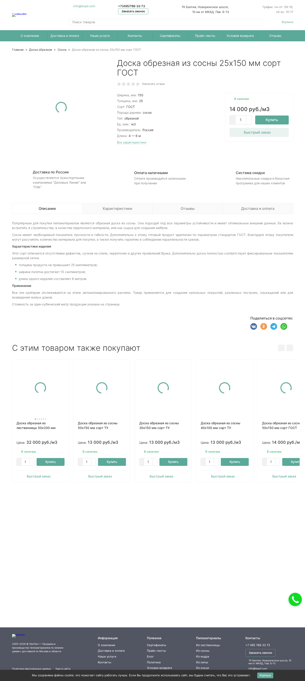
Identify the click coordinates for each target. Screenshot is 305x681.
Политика (154, 662)
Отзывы (275, 36)
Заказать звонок (133, 11)
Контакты (135, 36)
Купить (272, 120)
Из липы (202, 662)
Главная (17, 49)
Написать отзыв (153, 84)
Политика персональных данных (31, 668)
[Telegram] (273, 326)
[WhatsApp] (283, 326)
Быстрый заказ (257, 132)
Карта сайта (63, 668)
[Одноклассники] (263, 326)
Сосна (62, 49)
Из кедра (202, 656)
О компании (30, 36)
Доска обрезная (40, 49)
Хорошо (265, 675)
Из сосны (202, 650)
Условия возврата (240, 36)
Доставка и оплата (64, 36)
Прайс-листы (205, 36)
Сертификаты (170, 36)
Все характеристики (131, 142)
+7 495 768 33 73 (257, 645)
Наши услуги (100, 36)
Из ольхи (202, 668)
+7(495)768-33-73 (131, 6)
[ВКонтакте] (253, 326)
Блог (150, 656)
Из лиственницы (208, 645)
